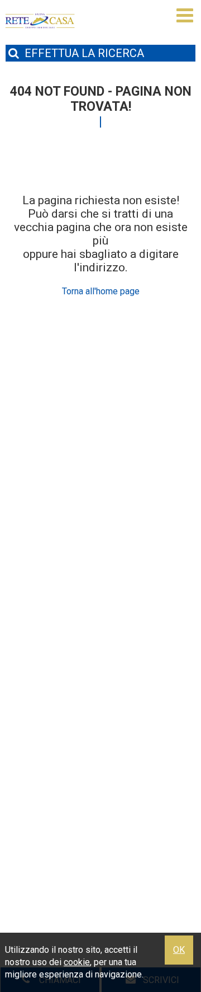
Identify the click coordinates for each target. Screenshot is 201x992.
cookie (77, 962)
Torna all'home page (101, 291)
